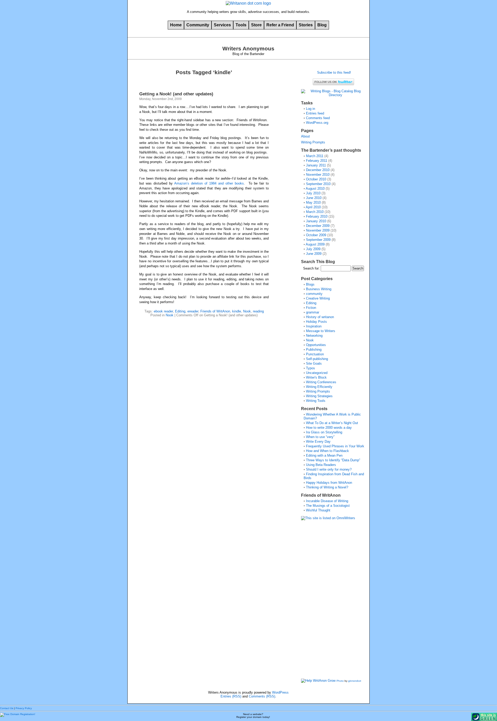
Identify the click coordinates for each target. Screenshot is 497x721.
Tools (241, 25)
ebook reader (163, 311)
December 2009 (318, 226)
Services (222, 25)
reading (258, 311)
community (314, 294)
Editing (180, 311)
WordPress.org (317, 123)
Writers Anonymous (248, 48)
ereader (192, 311)
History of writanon (320, 317)
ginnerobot (354, 680)
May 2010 (313, 202)
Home (176, 25)
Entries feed (315, 113)
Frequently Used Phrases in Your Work (335, 446)
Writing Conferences (321, 382)
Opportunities (316, 345)
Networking (314, 336)
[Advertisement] (321, 601)
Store (256, 25)
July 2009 (313, 249)
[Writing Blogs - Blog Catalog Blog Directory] (333, 95)
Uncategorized (316, 373)
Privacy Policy (24, 708)
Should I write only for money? (329, 469)
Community (197, 25)
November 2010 (318, 175)
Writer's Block (316, 377)
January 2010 (316, 221)
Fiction (311, 308)
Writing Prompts (313, 142)
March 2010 (315, 212)
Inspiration (313, 326)
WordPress (280, 692)
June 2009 (313, 254)
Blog (322, 25)
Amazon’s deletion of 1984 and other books (209, 183)
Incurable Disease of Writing (327, 501)
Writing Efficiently (319, 387)
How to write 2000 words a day (329, 427)
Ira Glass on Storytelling (324, 432)
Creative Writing (318, 298)
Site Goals (314, 363)
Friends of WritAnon (215, 311)
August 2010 (315, 188)
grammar (312, 312)
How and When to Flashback (327, 451)
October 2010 (316, 179)
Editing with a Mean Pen (324, 455)
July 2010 (313, 193)
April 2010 (313, 207)
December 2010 (318, 170)
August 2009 (315, 244)
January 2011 (316, 165)
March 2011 (314, 156)
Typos (310, 368)
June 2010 (313, 198)
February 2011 (316, 161)
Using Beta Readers (321, 465)
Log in (310, 109)
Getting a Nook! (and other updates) (176, 93)
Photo (340, 680)
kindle (236, 311)
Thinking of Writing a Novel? (327, 487)
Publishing (313, 349)
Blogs (310, 284)
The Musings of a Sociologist (328, 506)
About (305, 136)
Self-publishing (317, 359)
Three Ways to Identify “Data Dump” (333, 460)
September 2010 (318, 184)
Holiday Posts (316, 322)
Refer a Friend (280, 25)
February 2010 (316, 216)
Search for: (311, 268)
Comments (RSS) (262, 696)
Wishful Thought (318, 510)
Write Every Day (318, 441)
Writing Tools (315, 401)
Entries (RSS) (231, 696)
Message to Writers (320, 331)
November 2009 (318, 230)
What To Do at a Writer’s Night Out (332, 423)
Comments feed (318, 118)
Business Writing (318, 289)
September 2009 (318, 240)
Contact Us (6, 708)
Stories (306, 25)
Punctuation (315, 354)
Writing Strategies (319, 396)
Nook (247, 311)
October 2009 (316, 235)
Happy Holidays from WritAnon (329, 483)
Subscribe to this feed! (333, 72)
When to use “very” (320, 437)
